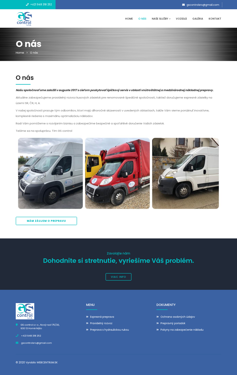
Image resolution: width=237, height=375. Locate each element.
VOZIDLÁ (181, 19)
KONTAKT (215, 19)
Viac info (118, 277)
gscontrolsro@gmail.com (203, 5)
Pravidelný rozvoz (101, 323)
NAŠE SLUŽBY (160, 19)
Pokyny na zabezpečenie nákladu (182, 330)
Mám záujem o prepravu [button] (46, 221)
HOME (129, 19)
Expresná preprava (102, 317)
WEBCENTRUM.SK (47, 362)
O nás (34, 53)
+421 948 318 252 (41, 4)
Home (20, 53)
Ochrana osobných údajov (178, 317)
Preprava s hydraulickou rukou (109, 330)
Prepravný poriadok (173, 323)
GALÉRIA (197, 19)
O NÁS (142, 19)
